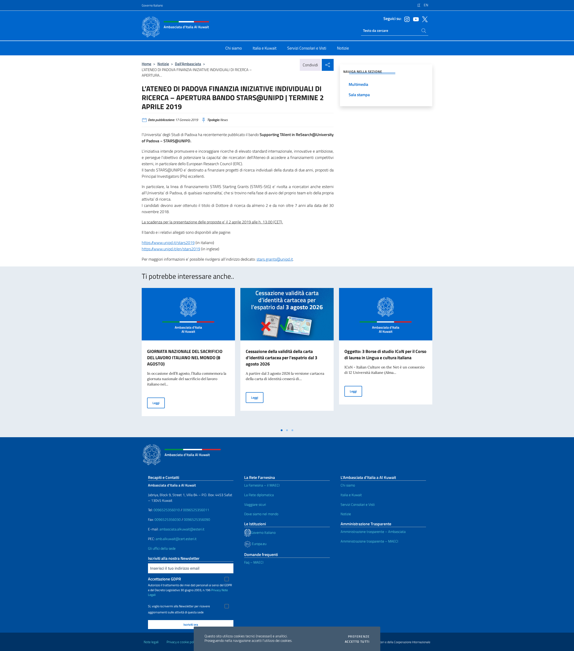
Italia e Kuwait (351, 494)
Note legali (151, 642)
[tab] (282, 430)
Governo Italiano (152, 5)
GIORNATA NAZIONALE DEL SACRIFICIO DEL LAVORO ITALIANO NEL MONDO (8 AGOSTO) (184, 357)
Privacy (216, 590)
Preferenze (359, 636)
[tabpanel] (188, 357)
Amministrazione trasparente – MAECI (369, 541)
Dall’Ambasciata (188, 64)
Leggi (158, 402)
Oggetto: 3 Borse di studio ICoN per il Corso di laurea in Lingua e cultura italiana (385, 354)
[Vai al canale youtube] (414, 19)
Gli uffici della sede (162, 548)
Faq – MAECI (253, 562)
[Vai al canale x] (423, 19)
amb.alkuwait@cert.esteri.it (176, 538)
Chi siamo (348, 485)
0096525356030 (167, 519)
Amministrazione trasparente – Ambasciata (373, 531)
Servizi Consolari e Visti (358, 504)
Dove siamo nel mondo (261, 514)
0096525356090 (197, 519)
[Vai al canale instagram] (405, 19)
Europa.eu (258, 543)
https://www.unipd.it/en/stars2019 (171, 249)
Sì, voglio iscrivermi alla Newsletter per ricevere (179, 606)
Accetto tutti (357, 641)
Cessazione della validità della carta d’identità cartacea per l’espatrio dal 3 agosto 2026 (281, 357)
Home (146, 64)
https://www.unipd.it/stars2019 (168, 243)
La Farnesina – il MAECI (262, 485)
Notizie (163, 64)
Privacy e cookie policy (182, 642)
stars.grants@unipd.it (275, 259)
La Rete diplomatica (259, 494)
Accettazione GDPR (164, 579)
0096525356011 (196, 510)
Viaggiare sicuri (255, 504)
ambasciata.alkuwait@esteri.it (181, 529)
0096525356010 (167, 510)
